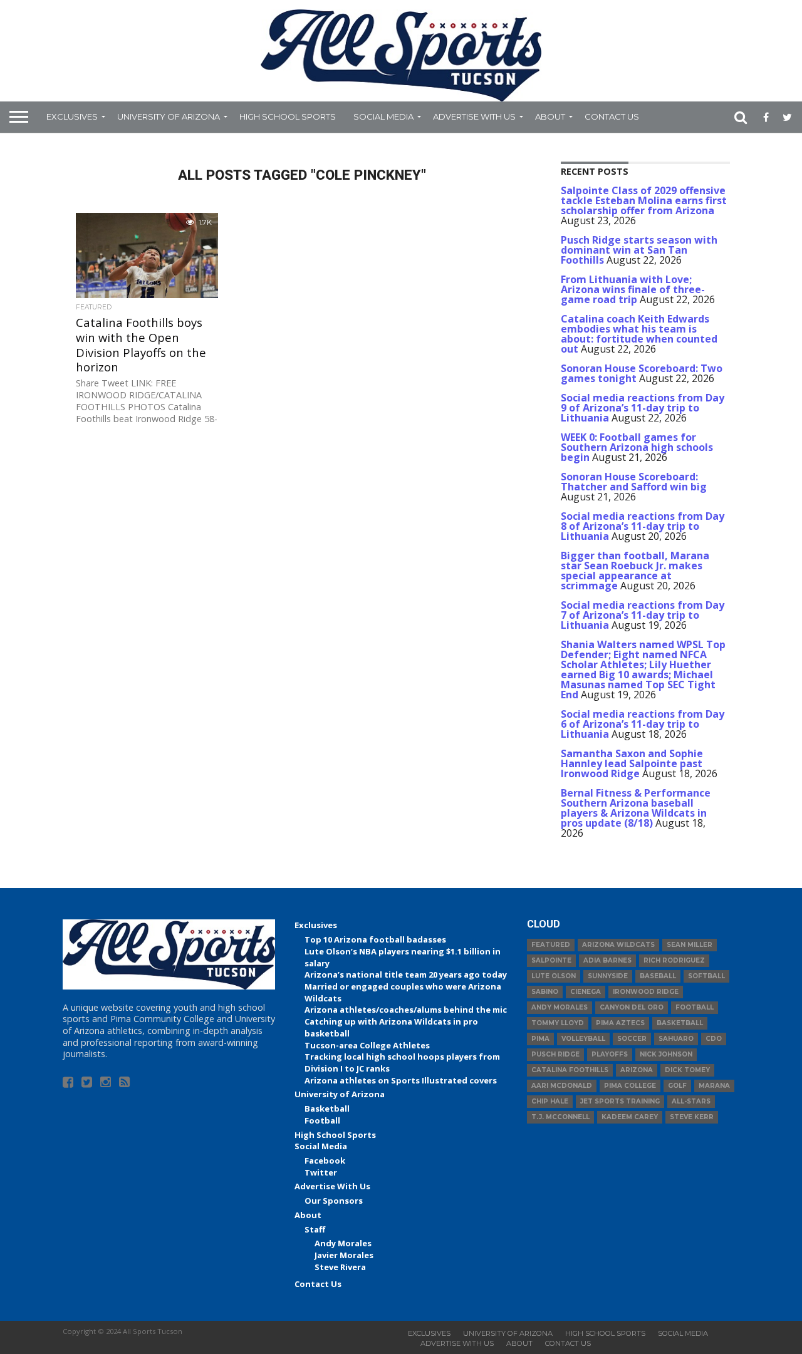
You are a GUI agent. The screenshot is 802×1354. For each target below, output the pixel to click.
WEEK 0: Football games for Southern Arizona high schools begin (637, 447)
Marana (714, 1086)
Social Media (383, 116)
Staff (315, 1229)
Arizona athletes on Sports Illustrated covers (401, 1080)
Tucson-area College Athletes (367, 1045)
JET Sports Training (620, 1101)
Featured (550, 945)
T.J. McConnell (560, 1117)
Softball (706, 976)
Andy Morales (343, 1243)
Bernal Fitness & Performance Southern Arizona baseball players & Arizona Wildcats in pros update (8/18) (636, 808)
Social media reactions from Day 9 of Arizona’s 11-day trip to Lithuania (642, 408)
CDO (714, 1039)
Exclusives (72, 116)
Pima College (630, 1086)
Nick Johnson (666, 1054)
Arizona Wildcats (618, 945)
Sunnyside (608, 976)
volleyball (583, 1039)
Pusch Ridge (555, 1054)
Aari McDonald (561, 1086)
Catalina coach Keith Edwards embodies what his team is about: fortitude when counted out (639, 334)
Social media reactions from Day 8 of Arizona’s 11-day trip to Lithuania (642, 526)
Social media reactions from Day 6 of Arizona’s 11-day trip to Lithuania (642, 724)
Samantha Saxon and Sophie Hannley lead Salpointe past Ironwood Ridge (632, 763)
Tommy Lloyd (557, 1023)
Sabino (544, 992)
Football (322, 1120)
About (550, 116)
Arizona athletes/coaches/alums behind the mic (406, 1009)
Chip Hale (549, 1101)
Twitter (321, 1172)
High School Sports (287, 116)
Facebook (325, 1160)
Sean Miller (689, 945)
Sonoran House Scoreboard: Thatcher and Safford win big (634, 482)
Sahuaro (676, 1039)
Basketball (327, 1108)
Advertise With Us (474, 116)
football (694, 1007)
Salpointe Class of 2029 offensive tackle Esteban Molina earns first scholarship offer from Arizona (644, 200)
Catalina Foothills (569, 1070)
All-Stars (691, 1101)
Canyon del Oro (632, 1007)
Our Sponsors (334, 1200)
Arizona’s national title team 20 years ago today (406, 974)
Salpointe (551, 960)
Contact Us (612, 116)
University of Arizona (168, 116)
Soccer (632, 1039)
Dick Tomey (687, 1070)
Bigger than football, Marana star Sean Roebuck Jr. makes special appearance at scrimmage (635, 570)
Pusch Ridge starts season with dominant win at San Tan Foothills (639, 250)
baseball (658, 976)
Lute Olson (553, 976)
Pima (540, 1039)
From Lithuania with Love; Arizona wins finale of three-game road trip (633, 289)
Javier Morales (344, 1255)
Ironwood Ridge (646, 992)
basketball (680, 1023)
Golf (677, 1086)
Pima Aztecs (620, 1023)
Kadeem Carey (630, 1117)
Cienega (585, 992)
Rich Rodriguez (674, 960)
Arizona (636, 1070)
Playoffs (609, 1054)
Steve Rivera (340, 1267)
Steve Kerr (692, 1117)
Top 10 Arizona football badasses (375, 939)
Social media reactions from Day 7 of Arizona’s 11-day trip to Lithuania (642, 615)
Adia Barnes (607, 960)
